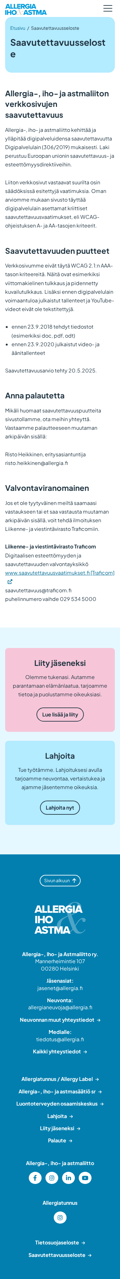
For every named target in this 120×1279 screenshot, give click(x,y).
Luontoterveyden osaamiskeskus (57, 1103)
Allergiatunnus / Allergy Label (57, 1078)
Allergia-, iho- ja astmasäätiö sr (57, 1091)
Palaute (57, 1140)
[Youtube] (85, 1178)
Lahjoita (57, 1116)
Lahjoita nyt (60, 807)
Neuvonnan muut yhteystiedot (57, 1019)
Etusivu (17, 28)
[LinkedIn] (68, 1178)
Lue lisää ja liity (60, 714)
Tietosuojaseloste (57, 1242)
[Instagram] (51, 1178)
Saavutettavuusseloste (56, 1254)
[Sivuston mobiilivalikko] (108, 8)
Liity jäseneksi (57, 1128)
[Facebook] (35, 1178)
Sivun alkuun (57, 880)
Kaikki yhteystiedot (57, 1051)
